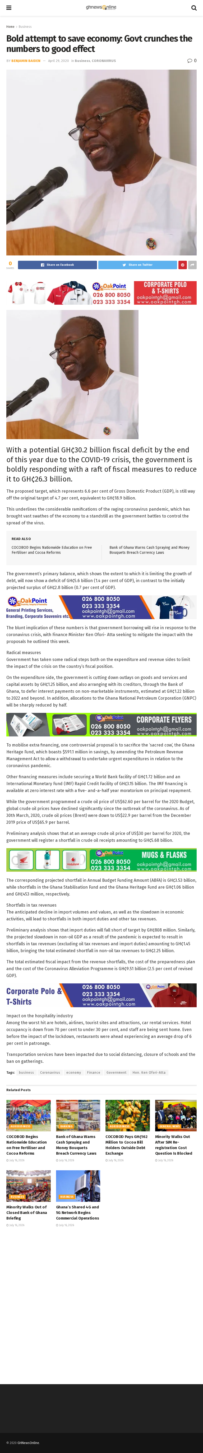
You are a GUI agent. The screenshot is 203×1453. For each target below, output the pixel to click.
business (26, 1072)
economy (73, 1072)
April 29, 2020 (58, 61)
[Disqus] (101, 1305)
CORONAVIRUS (104, 61)
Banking (66, 1126)
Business (25, 27)
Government (117, 1072)
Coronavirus (50, 1072)
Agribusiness (21, 1126)
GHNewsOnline (28, 1443)
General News (169, 1126)
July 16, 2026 (16, 1160)
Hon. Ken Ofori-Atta (149, 1072)
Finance (93, 1072)
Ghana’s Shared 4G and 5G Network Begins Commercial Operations (77, 1213)
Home (10, 27)
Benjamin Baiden (25, 61)
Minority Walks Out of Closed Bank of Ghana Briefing (26, 1213)
